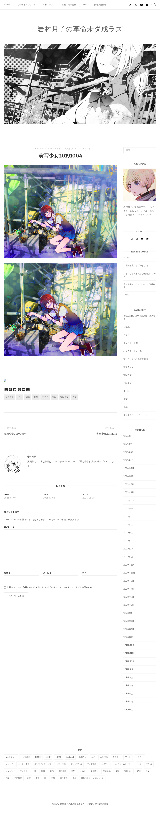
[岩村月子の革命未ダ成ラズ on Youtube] (141, 4)
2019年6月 (128, 693)
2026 (126, 257)
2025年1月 (128, 460)
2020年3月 (128, 621)
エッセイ (9, 764)
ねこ (93, 757)
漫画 (125, 399)
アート (128, 757)
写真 (28, 397)
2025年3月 (128, 452)
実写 (54, 397)
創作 (36, 397)
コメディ (105, 764)
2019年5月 (128, 701)
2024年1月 (128, 476)
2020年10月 (129, 572)
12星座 (126, 326)
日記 (7, 778)
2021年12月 (129, 500)
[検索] (152, 149)
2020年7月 (128, 589)
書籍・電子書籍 (69, 4)
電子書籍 (64, 778)
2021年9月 (128, 508)
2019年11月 (128, 653)
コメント (9, 527)
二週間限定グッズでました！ (136, 265)
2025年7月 (128, 444)
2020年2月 (128, 629)
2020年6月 (128, 597)
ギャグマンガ (76, 764)
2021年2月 (128, 548)
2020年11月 (129, 565)
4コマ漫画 (25, 757)
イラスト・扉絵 (55, 148)
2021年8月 (128, 516)
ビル (20, 397)
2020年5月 (128, 605)
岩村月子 (31, 456)
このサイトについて (26, 4)
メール (47, 573)
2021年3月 (128, 540)
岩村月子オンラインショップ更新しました (139, 286)
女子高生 (94, 771)
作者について (49, 4)
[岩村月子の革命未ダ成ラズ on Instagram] (136, 4)
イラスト (9, 397)
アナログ (116, 757)
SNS (85, 4)
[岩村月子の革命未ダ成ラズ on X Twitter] (130, 4)
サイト (85, 573)
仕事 (34, 771)
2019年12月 (128, 645)
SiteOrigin (103, 804)
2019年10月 (128, 661)
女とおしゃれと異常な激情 (135, 359)
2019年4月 (128, 709)
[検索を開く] (154, 4)
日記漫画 (127, 383)
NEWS (58, 757)
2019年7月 (128, 685)
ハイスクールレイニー (133, 351)
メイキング (10, 771)
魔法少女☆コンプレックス (135, 415)
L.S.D (48, 757)
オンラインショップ (42, 764)
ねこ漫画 (104, 757)
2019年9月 (128, 669)
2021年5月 (128, 532)
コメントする (84, 148)
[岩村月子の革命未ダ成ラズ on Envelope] (147, 4)
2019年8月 (128, 677)
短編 (125, 407)
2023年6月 (128, 484)
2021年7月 (128, 524)
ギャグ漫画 (91, 764)
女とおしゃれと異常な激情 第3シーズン (139, 275)
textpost (70, 757)
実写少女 (69, 148)
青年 (74, 778)
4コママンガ (11, 757)
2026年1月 (128, 436)
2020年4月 (128, 613)
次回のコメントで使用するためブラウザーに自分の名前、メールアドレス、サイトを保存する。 (50, 587)
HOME (7, 4)
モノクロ (24, 771)
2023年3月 (128, 492)
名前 (7, 573)
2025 (125, 295)
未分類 (126, 391)
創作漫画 (62, 771)
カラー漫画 (61, 764)
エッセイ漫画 (23, 764)
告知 (73, 771)
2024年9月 (128, 468)
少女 (74, 397)
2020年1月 (128, 637)
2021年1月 (128, 556)
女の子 (45, 397)
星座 (29, 778)
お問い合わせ (100, 4)
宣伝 (139, 771)
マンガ (149, 764)
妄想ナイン (128, 367)
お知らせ (127, 335)
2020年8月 (128, 581)
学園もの (107, 771)
